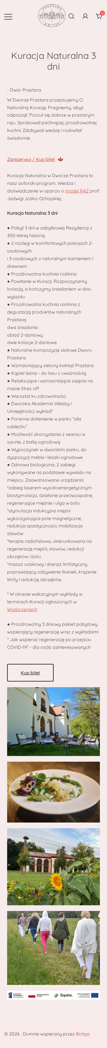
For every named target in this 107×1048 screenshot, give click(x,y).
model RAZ (77, 191)
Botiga (83, 1034)
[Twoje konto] (85, 16)
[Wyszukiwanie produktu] (71, 16)
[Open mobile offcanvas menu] (8, 16)
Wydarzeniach (22, 609)
